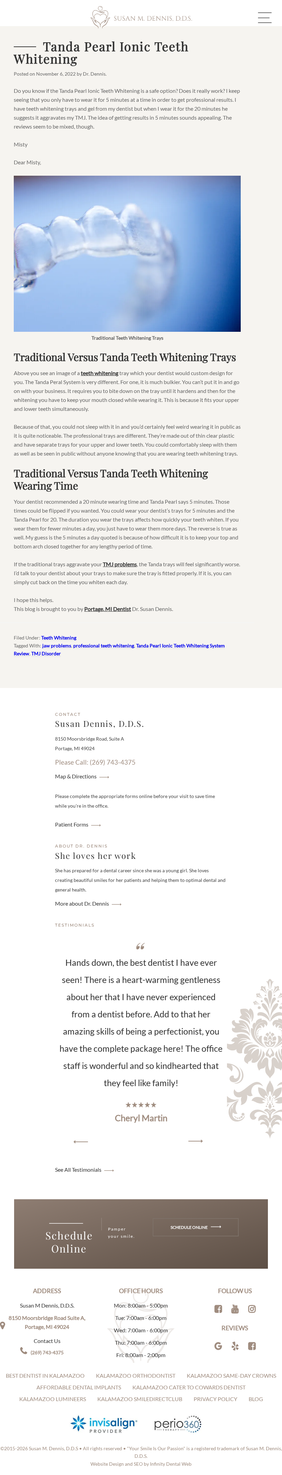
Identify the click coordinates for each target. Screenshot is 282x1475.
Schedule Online (189, 1227)
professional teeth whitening (103, 645)
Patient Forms (71, 824)
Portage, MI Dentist (107, 608)
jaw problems (56, 645)
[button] (81, 1142)
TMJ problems (120, 564)
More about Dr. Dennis (82, 903)
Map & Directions (76, 776)
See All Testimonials (78, 1169)
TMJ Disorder (46, 653)
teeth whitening (99, 373)
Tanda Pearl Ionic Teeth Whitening (101, 52)
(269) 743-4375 (47, 1352)
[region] (141, 1043)
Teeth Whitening (58, 638)
